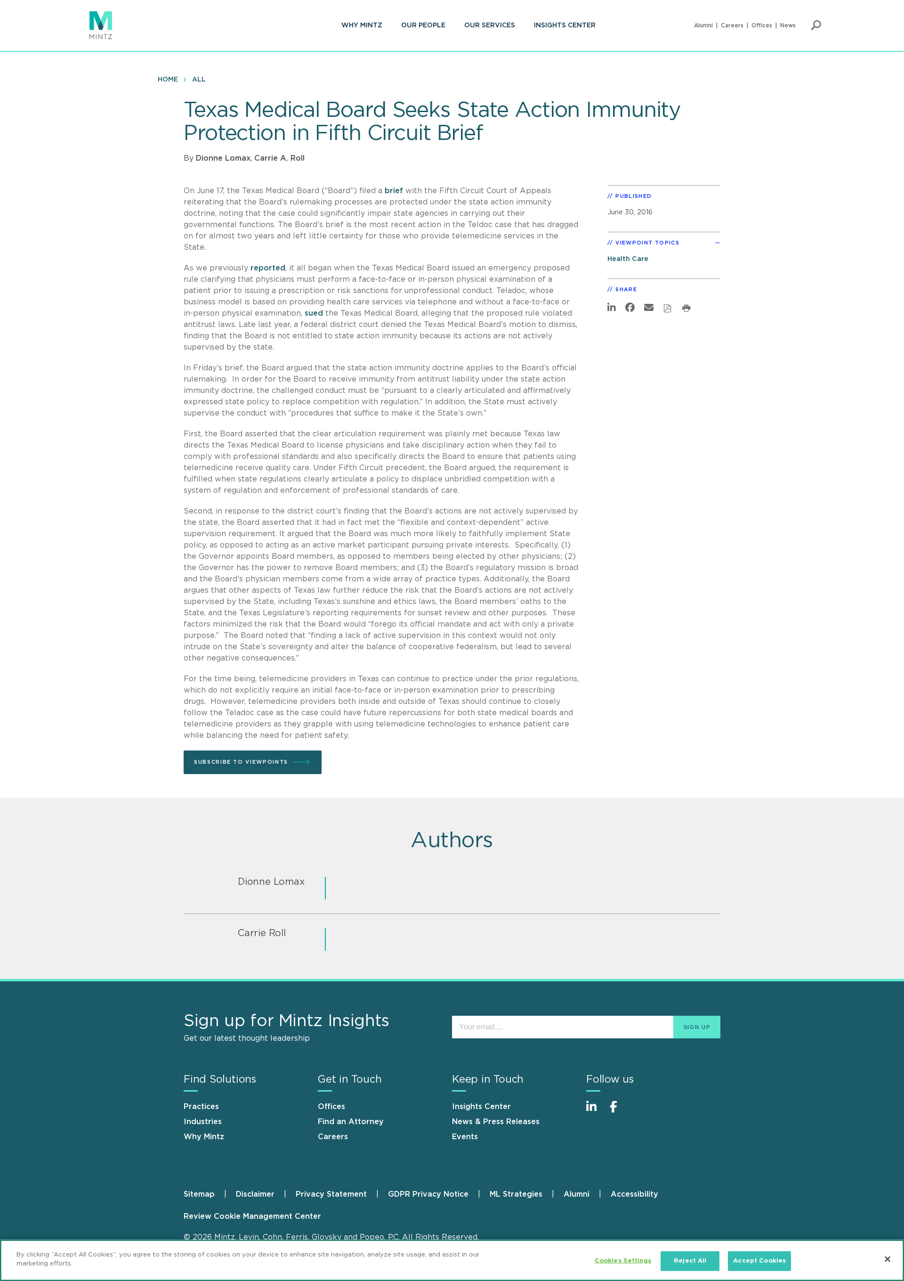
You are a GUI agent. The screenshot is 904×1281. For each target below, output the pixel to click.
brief (394, 191)
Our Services (489, 25)
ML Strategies (516, 1194)
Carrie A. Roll (279, 158)
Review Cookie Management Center (252, 1216)
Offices (761, 25)
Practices (201, 1106)
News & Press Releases (496, 1122)
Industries (203, 1122)
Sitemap (199, 1194)
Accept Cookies (759, 1261)
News (788, 25)
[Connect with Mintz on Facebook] (619, 1111)
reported (267, 268)
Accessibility (634, 1194)
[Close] (887, 1258)
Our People (423, 25)
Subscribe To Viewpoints (241, 762)
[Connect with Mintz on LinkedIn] (595, 1111)
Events (465, 1137)
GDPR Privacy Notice (428, 1194)
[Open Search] (816, 25)
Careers (732, 25)
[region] (452, 1260)
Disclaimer (255, 1194)
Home (168, 79)
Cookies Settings (623, 1261)
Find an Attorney (351, 1122)
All (199, 79)
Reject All (690, 1261)
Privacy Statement (331, 1194)
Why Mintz (361, 25)
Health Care (627, 258)
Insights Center (565, 25)
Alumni (703, 25)
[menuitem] (361, 25)
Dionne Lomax (223, 158)
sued (314, 313)
